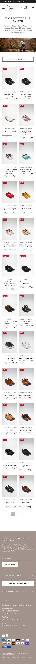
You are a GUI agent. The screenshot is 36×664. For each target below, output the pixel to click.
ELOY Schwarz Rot (9, 465)
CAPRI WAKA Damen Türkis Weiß (26, 170)
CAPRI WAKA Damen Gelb (26, 209)
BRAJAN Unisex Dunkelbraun (26, 95)
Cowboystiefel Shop (15, 592)
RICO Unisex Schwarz (26, 466)
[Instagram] (7, 635)
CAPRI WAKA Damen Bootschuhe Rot (10, 209)
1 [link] (12, 514)
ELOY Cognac (10, 395)
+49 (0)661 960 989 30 (10, 619)
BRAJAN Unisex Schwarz (9, 95)
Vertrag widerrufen (18, 583)
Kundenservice (11, 575)
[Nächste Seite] (23, 514)
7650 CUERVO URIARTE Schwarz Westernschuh (10, 283)
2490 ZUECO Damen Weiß (10, 132)
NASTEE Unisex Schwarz (10, 359)
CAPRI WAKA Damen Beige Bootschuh (10, 246)
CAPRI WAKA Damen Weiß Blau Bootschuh (10, 171)
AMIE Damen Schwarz (26, 322)
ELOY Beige (10, 430)
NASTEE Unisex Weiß (26, 358)
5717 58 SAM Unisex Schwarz (26, 282)
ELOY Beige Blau (26, 430)
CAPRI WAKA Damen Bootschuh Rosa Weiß (26, 133)
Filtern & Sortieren (18, 59)
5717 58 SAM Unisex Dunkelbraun (10, 322)
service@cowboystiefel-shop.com (13, 625)
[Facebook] (3, 635)
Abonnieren (10, 564)
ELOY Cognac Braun (26, 395)
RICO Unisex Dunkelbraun (26, 503)
